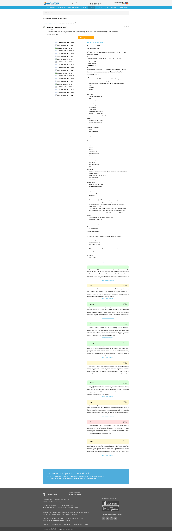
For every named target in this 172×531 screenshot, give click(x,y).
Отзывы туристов (55, 524)
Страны (91, 7)
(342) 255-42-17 (95, 4)
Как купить (99, 7)
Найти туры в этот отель (86, 38)
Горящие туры (61, 7)
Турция (50, 23)
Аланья (55, 23)
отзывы (126, 31)
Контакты (113, 7)
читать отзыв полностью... (108, 280)
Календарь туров (73, 7)
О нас (106, 7)
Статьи (86, 524)
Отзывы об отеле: (107, 263)
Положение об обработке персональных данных (58, 529)
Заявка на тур (77, 524)
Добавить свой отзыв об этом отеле (96, 42)
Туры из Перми (123, 7)
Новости (45, 524)
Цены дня (84, 7)
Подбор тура (51, 7)
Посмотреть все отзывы (107, 459)
